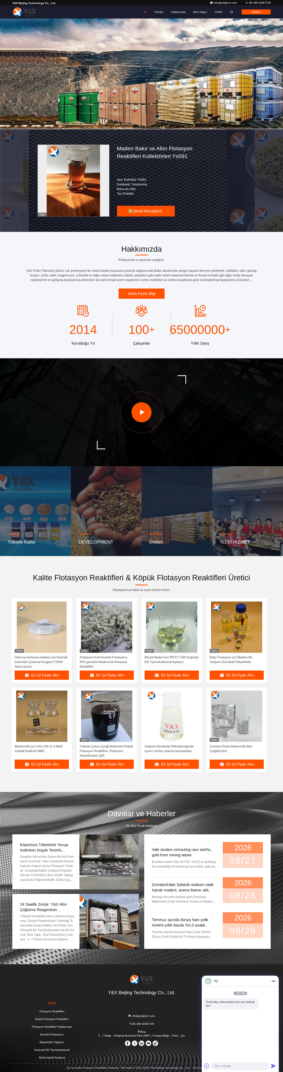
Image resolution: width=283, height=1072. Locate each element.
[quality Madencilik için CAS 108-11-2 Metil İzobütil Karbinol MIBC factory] (42, 716)
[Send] (273, 1066)
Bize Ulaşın (200, 11)
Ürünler (158, 11)
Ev (145, 11)
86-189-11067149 (259, 2)
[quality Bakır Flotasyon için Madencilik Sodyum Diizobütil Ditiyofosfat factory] (237, 627)
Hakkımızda (178, 11)
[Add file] (206, 1066)
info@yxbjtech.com (226, 2)
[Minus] (273, 981)
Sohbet (256, 11)
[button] (130, 128)
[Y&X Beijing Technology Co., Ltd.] (24, 12)
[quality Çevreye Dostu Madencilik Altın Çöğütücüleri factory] (237, 716)
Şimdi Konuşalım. (148, 211)
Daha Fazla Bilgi (141, 293)
